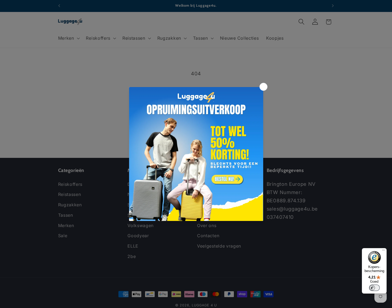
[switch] (374, 288)
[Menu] (383, 251)
